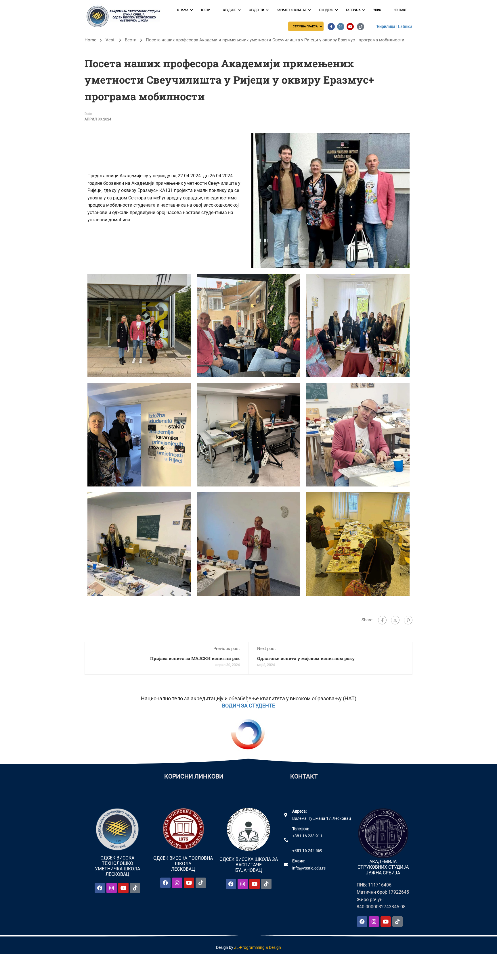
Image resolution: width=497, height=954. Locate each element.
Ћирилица (385, 26)
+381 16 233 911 (307, 836)
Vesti (111, 40)
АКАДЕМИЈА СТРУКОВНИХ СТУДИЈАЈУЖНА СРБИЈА (383, 867)
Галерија (353, 9)
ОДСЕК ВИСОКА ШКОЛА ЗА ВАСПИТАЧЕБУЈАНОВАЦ (248, 865)
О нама (182, 9)
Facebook (331, 26)
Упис (377, 9)
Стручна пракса (305, 26)
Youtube (350, 26)
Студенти (256, 9)
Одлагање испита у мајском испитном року (306, 658)
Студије (229, 9)
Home (90, 40)
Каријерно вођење (292, 9)
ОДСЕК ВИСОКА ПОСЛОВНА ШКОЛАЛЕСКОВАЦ (183, 863)
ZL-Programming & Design (257, 947)
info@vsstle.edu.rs (309, 868)
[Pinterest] (408, 620)
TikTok (360, 26)
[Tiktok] (135, 888)
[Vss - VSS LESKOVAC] (125, 16)
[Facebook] (382, 620)
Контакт (400, 9)
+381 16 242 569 (307, 850)
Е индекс (326, 9)
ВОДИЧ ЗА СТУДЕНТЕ (248, 706)
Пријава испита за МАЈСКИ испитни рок (195, 658)
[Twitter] (395, 620)
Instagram (340, 26)
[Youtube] (123, 888)
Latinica (405, 26)
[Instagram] (111, 888)
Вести (205, 9)
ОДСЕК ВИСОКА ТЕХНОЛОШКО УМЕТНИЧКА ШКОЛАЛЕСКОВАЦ (117, 866)
